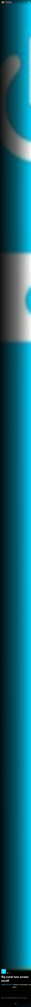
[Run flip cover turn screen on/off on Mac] (15, 993)
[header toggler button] (29, 2)
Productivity (6, 984)
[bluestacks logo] (6, 2)
